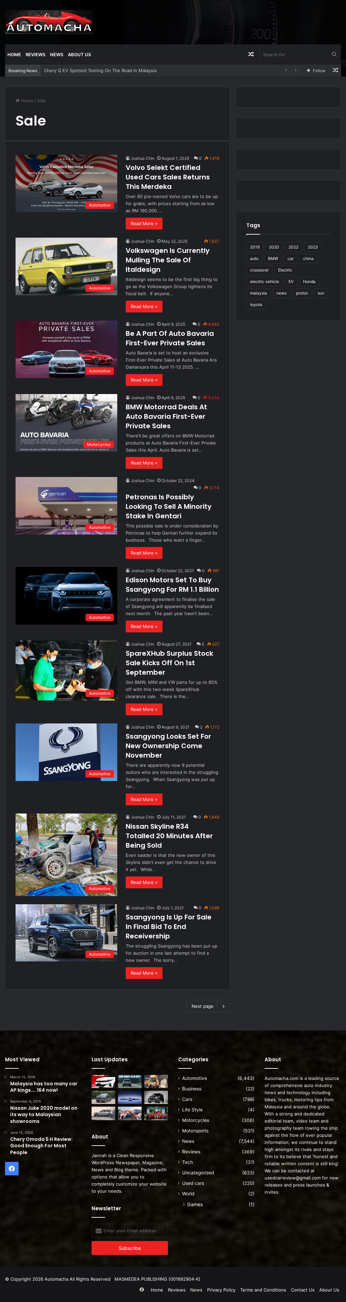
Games (195, 1204)
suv (321, 293)
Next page (203, 1006)
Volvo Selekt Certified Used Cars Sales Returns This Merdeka (168, 177)
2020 (274, 246)
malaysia (258, 293)
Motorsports (195, 1130)
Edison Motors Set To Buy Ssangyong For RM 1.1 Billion (172, 584)
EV (291, 281)
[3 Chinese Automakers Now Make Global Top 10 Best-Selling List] (130, 1097)
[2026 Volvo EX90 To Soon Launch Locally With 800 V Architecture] (103, 1113)
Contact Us (303, 1290)
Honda (309, 281)
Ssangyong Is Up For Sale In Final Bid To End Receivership (169, 926)
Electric (285, 270)
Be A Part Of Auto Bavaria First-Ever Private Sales (170, 338)
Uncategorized (198, 1172)
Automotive (194, 1078)
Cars (187, 1099)
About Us (79, 54)
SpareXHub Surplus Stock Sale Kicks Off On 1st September (169, 663)
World (188, 1193)
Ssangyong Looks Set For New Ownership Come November (168, 746)
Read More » (144, 223)
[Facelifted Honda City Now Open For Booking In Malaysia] (103, 1081)
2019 (255, 246)
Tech (187, 1162)
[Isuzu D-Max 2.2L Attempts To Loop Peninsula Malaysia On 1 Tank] (130, 1113)
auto (254, 258)
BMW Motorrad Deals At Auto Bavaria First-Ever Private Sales (166, 416)
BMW (273, 258)
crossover (259, 270)
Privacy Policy (221, 1290)
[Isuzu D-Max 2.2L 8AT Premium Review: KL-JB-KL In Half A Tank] (103, 1097)
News (56, 54)
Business (191, 1088)
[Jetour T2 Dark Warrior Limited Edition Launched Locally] (156, 1097)
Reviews (35, 54)
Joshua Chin (142, 158)
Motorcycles (195, 1120)
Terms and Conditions (263, 1290)
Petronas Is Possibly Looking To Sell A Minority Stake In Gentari (169, 506)
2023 (313, 246)
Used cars (193, 1183)
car (291, 258)
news (281, 293)
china (308, 258)
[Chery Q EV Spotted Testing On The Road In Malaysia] (130, 1081)
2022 (293, 246)
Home (14, 54)
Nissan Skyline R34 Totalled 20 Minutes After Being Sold (169, 836)
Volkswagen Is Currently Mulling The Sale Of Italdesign (167, 260)
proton (302, 293)
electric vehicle (264, 281)
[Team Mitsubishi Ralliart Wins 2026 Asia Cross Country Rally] (156, 1113)
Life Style (192, 1109)
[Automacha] (49, 22)
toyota (256, 304)
